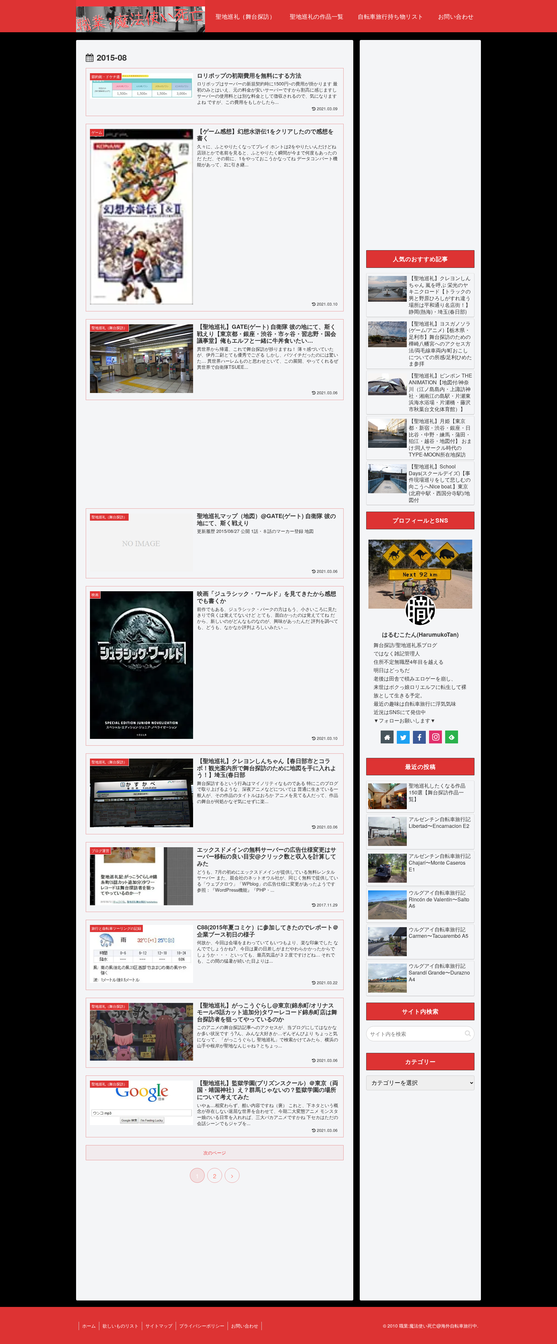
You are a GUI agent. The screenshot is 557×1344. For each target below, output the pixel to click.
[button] (468, 1033)
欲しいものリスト (121, 1325)
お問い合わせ (244, 1325)
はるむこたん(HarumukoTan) (420, 634)
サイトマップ (158, 1325)
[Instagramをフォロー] (435, 737)
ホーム (89, 1325)
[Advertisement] (215, 453)
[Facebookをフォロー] (419, 737)
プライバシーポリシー (201, 1325)
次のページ (214, 1152)
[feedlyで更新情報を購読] (451, 737)
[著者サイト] (387, 737)
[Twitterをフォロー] (403, 737)
